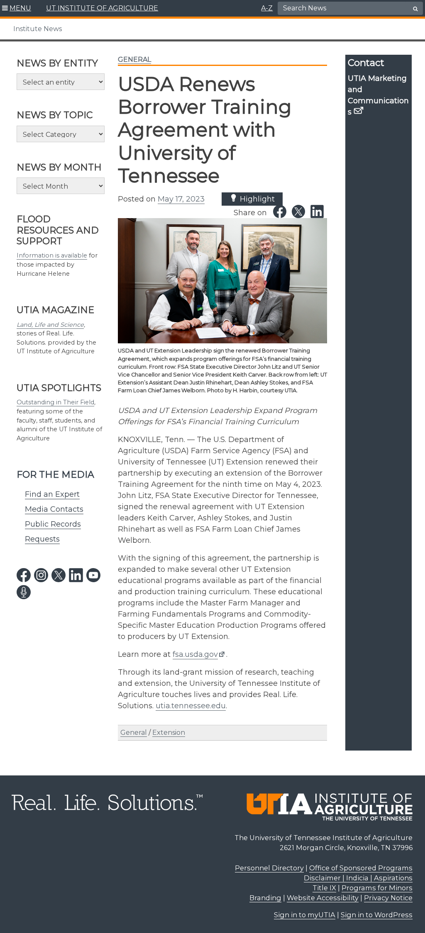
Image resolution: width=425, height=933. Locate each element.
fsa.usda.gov (195, 654)
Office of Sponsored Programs (361, 868)
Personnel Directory (269, 868)
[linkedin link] (76, 575)
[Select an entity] (61, 81)
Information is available (52, 255)
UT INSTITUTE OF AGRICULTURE (102, 8)
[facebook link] (24, 575)
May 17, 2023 (181, 199)
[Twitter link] (298, 211)
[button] (17, 8)
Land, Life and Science (50, 324)
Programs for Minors (377, 888)
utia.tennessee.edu (191, 705)
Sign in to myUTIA (304, 915)
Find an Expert (52, 494)
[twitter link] (58, 575)
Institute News (37, 29)
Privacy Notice (388, 898)
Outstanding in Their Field (55, 402)
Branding (265, 898)
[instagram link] (41, 575)
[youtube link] (93, 575)
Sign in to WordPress (377, 915)
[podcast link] (24, 592)
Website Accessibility (323, 898)
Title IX (324, 888)
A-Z (267, 8)
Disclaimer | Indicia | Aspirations (358, 878)
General (134, 59)
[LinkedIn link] (317, 211)
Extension (168, 732)
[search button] (415, 8)
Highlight (256, 199)
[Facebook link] (279, 211)
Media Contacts (54, 509)
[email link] (359, 110)
